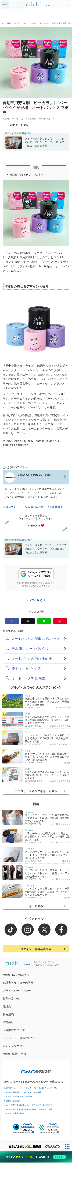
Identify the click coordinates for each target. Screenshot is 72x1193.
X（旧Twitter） (36, 506)
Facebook (56, 506)
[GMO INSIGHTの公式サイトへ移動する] (36, 1070)
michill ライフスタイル (60, 726)
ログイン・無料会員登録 (36, 949)
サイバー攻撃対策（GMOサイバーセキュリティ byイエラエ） (28, 1105)
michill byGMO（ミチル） (15, 23)
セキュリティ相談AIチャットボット (18, 1096)
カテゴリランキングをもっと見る (36, 791)
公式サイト (12, 506)
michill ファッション (61, 824)
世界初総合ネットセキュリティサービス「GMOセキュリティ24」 (30, 1088)
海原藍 (67, 762)
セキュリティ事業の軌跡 (13, 1113)
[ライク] (68, 3)
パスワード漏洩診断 (11, 1092)
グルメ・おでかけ (39, 23)
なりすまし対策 (45, 1109)
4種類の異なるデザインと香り (26, 174)
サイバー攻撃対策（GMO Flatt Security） (20, 1109)
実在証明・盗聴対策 (11, 1101)
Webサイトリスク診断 (32, 1092)
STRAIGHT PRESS (19, 124)
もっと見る (36, 906)
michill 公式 (61, 707)
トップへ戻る (35, 600)
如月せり (66, 861)
